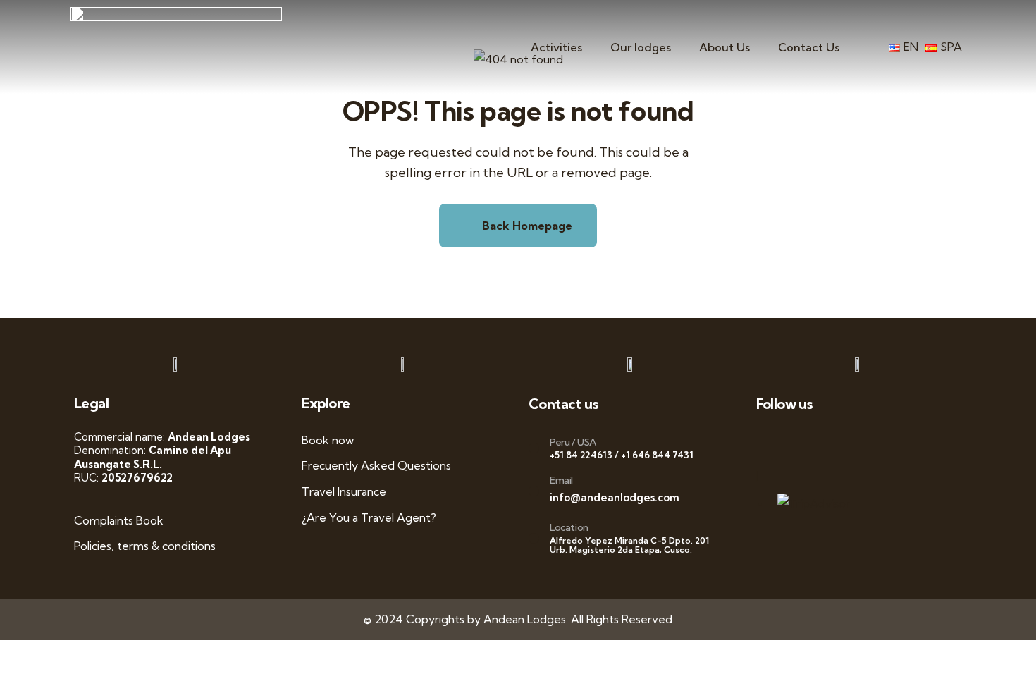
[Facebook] (798, 440)
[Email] (534, 491)
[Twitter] (828, 440)
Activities (556, 47)
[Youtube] (858, 440)
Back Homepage (525, 226)
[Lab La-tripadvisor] (769, 475)
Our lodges (640, 47)
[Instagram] (886, 440)
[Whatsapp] (769, 440)
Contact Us (808, 47)
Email (561, 480)
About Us (724, 47)
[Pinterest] (916, 440)
